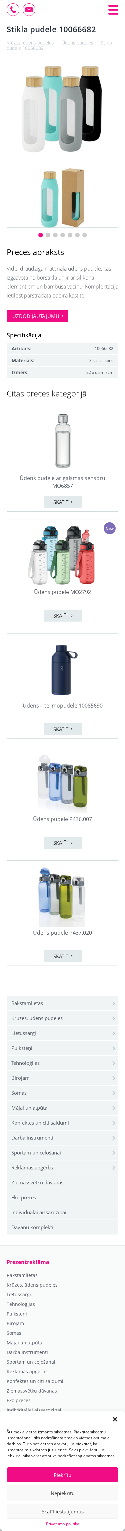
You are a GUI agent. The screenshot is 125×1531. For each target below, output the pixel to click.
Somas (19, 1092)
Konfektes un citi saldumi (40, 1122)
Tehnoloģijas (25, 1063)
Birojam (20, 1077)
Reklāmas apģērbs (32, 1167)
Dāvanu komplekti (32, 1227)
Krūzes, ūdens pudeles (37, 1018)
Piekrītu (62, 1475)
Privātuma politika (62, 1524)
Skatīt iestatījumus (63, 1511)
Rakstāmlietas (27, 1003)
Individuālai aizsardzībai (38, 1212)
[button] (115, 1419)
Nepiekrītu (63, 1493)
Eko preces (23, 1197)
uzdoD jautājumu (35, 316)
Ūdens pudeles (77, 43)
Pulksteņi (21, 1048)
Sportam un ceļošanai (36, 1152)
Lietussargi (23, 1033)
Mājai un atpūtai (30, 1107)
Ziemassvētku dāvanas (37, 1182)
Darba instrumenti (32, 1137)
